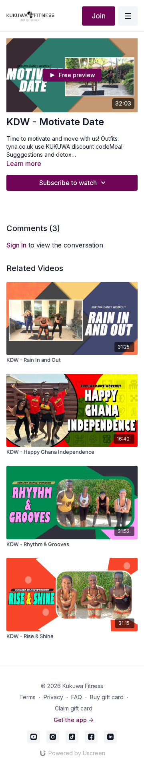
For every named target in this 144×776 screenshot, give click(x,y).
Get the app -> (74, 719)
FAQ (76, 697)
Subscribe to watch (68, 183)
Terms (27, 697)
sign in (16, 245)
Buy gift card (107, 697)
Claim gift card (73, 708)
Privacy (53, 697)
